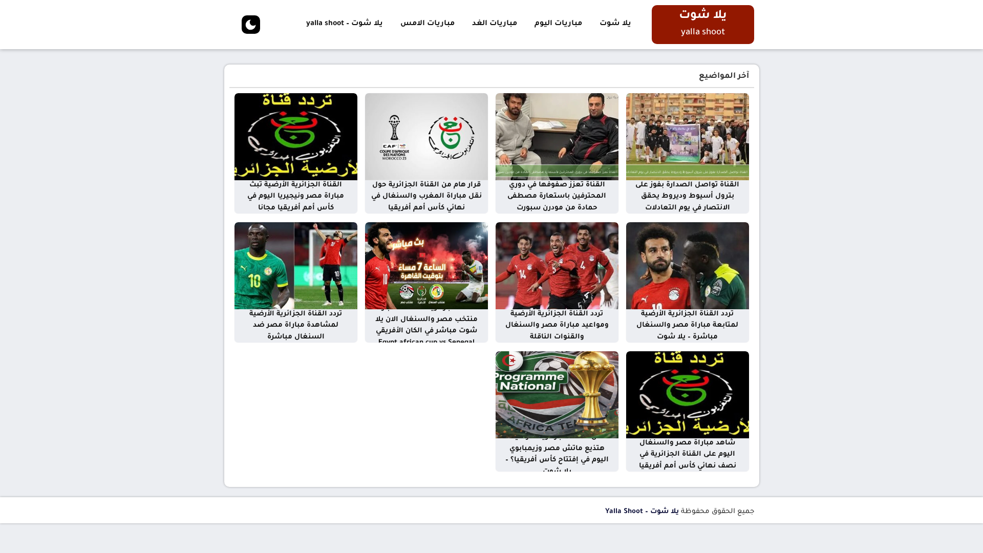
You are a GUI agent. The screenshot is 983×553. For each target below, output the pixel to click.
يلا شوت (615, 24)
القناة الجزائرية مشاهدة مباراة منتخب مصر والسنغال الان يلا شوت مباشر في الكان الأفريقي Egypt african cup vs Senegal (426, 325)
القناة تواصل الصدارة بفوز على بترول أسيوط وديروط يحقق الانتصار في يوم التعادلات (687, 196)
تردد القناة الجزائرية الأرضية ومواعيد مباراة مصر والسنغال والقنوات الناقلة (557, 325)
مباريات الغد (494, 24)
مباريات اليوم (558, 24)
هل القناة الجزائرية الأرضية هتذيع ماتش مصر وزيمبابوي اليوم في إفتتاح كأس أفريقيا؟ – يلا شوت (557, 454)
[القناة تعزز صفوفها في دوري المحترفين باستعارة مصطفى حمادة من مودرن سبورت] (557, 137)
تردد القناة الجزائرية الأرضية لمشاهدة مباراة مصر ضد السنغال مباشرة (295, 325)
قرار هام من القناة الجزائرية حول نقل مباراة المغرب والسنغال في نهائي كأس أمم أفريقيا (426, 196)
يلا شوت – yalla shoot (344, 24)
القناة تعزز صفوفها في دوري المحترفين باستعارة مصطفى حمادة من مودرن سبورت (556, 196)
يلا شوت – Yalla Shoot (642, 512)
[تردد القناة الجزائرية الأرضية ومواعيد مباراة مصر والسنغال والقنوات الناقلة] (557, 266)
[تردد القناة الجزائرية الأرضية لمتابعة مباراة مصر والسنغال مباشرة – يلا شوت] (687, 266)
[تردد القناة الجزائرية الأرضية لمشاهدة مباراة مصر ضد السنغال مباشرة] (295, 266)
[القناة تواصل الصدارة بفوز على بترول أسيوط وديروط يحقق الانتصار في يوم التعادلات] (687, 137)
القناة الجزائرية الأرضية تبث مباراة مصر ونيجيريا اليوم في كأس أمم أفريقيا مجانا (295, 196)
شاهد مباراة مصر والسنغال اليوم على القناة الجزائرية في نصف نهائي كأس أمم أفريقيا (687, 454)
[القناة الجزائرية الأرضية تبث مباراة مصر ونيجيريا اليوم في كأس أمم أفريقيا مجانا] (295, 137)
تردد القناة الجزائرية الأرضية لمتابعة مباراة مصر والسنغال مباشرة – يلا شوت (687, 325)
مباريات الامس (427, 24)
